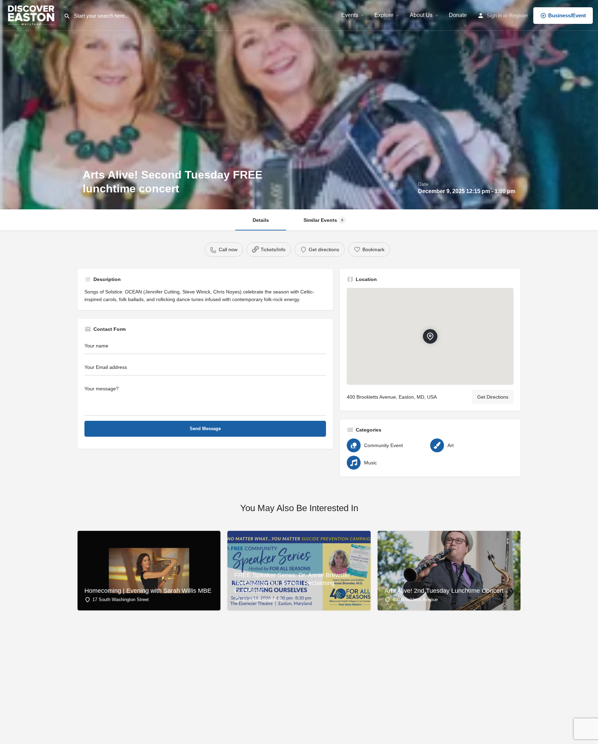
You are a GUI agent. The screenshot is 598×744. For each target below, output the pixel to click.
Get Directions (492, 397)
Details (261, 220)
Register (518, 15)
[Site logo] (31, 15)
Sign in (494, 15)
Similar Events (323, 220)
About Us (421, 15)
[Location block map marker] (430, 336)
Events (349, 15)
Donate (458, 15)
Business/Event (567, 15)
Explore (383, 15)
